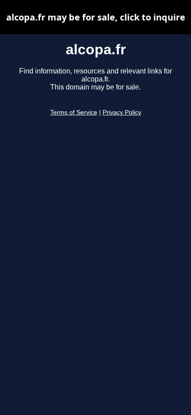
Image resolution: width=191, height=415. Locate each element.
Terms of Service (73, 112)
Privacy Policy (122, 112)
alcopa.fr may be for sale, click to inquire (95, 17)
